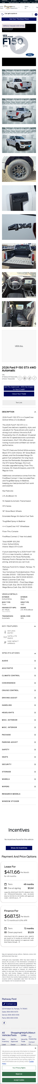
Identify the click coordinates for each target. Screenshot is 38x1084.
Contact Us (11, 1004)
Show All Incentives (19, 848)
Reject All (19, 1074)
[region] (19, 1064)
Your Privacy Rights (18, 1068)
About (32, 1032)
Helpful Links (25, 1034)
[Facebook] (4, 1023)
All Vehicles (6, 1034)
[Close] (35, 1048)
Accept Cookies (19, 1080)
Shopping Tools (16, 1034)
